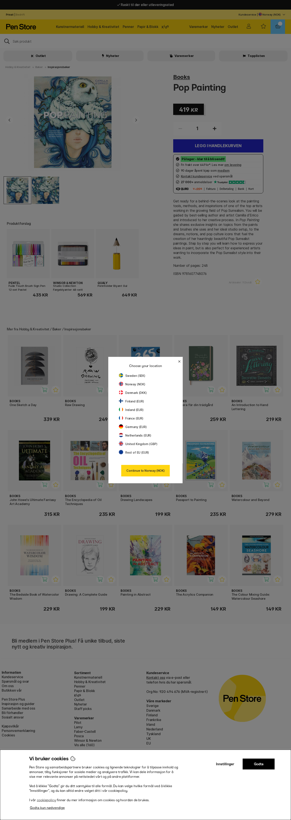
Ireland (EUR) (134, 410)
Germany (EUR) (136, 427)
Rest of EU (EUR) (137, 452)
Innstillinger (225, 764)
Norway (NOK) (135, 384)
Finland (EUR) (134, 401)
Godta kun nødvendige (47, 808)
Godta (259, 764)
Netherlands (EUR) (138, 435)
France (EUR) (134, 418)
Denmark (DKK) (136, 393)
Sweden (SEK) (135, 375)
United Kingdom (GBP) (141, 444)
